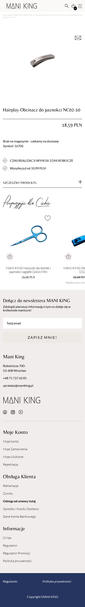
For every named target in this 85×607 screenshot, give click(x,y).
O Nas (7, 538)
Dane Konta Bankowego (19, 516)
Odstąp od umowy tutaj (19, 501)
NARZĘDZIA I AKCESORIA (23, 15)
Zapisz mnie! (42, 337)
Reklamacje (10, 486)
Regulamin (10, 545)
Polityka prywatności (17, 561)
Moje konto (11, 441)
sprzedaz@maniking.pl (18, 385)
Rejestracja (10, 464)
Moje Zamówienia (15, 449)
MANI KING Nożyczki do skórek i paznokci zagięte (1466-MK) (28, 270)
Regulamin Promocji (16, 553)
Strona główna (7, 15)
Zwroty (8, 493)
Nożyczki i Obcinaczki (58, 15)
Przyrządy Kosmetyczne (42, 15)
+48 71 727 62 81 (15, 378)
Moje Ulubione (13, 457)
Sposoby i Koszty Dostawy (21, 509)
